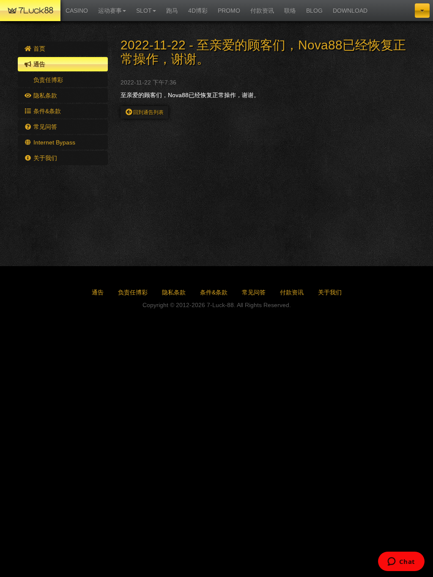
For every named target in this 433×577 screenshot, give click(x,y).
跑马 (172, 10)
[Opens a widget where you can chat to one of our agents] (401, 562)
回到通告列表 (148, 112)
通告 (38, 64)
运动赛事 (110, 10)
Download (350, 10)
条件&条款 (46, 111)
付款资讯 (262, 10)
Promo (229, 10)
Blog (314, 10)
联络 (290, 10)
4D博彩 (198, 10)
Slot (144, 10)
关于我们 (44, 158)
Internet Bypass (53, 142)
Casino (77, 10)
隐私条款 (44, 95)
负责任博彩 (47, 79)
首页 (38, 48)
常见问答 (44, 126)
